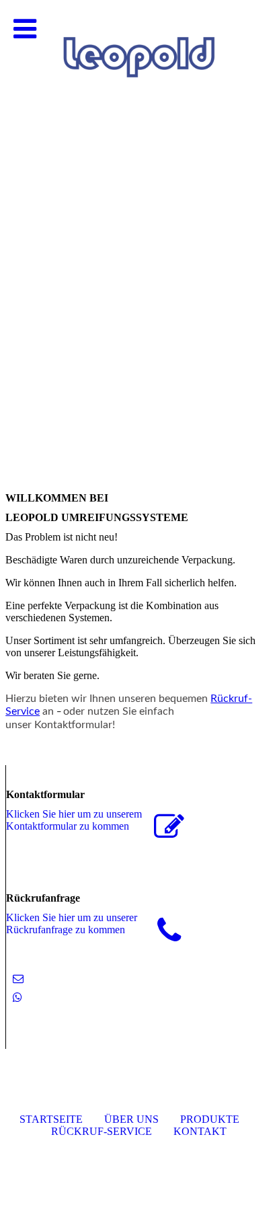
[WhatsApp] (17, 997)
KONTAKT (200, 1131)
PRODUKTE (209, 1119)
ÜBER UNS (131, 1119)
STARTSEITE (51, 1119)
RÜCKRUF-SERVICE (101, 1131)
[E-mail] (18, 978)
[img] (138, 134)
